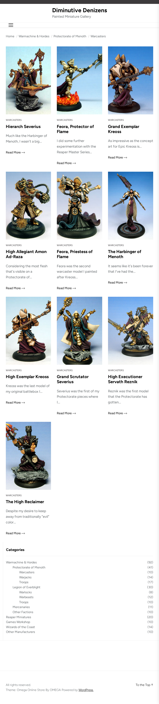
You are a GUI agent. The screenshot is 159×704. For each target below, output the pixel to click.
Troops (23, 582)
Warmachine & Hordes (21, 562)
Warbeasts (26, 597)
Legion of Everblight (26, 587)
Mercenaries (21, 607)
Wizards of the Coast (20, 627)
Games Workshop (18, 622)
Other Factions (23, 612)
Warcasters (14, 120)
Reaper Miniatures (18, 617)
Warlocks (25, 592)
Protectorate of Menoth (29, 567)
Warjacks (25, 577)
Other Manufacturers (20, 632)
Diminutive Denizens (79, 10)
